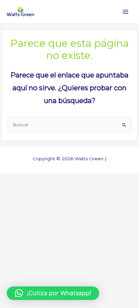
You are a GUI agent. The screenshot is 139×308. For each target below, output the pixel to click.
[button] (53, 293)
